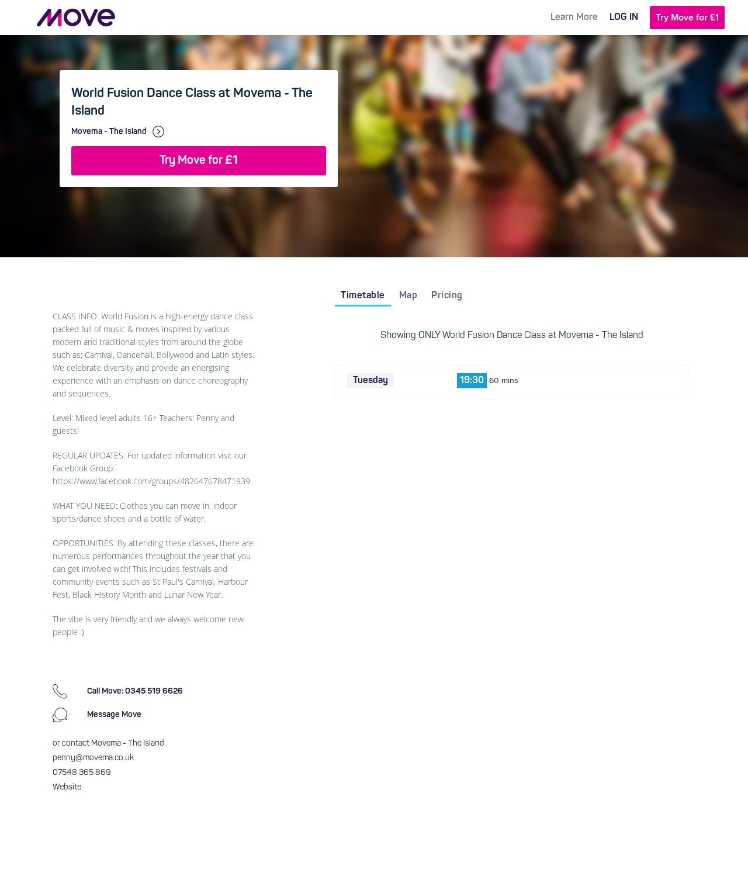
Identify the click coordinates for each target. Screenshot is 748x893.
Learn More (574, 17)
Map (408, 296)
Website (67, 787)
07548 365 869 (82, 772)
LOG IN (624, 17)
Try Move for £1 (687, 17)
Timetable (363, 296)
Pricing (447, 296)
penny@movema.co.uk (93, 758)
